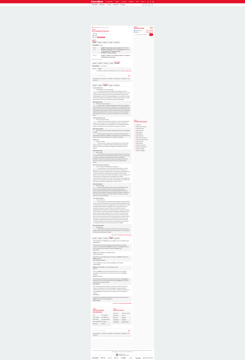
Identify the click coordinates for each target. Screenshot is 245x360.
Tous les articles (120, 350)
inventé (107, 51)
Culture (124, 1)
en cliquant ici (127, 70)
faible (114, 52)
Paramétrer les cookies (144, 350)
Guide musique (139, 141)
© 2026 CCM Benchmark (128, 351)
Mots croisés (116, 42)
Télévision (137, 32)
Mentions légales (115, 351)
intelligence (122, 49)
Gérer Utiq (150, 350)
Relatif (102, 47)
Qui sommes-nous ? (96, 350)
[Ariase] (138, 358)
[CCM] (103, 358)
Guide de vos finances (141, 126)
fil (110, 51)
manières (116, 55)
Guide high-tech (140, 130)
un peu (115, 47)
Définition (94, 63)
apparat (127, 55)
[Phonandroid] (148, 358)
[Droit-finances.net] (116, 358)
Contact (115, 350)
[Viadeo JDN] (130, 358)
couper (113, 51)
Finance (131, 1)
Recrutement (128, 350)
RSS (124, 350)
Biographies (102, 4)
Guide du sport (139, 143)
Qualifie (103, 55)
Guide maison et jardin (141, 137)
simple (109, 52)
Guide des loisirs (139, 136)
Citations (109, 4)
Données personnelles (135, 350)
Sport (117, 1)
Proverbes (122, 4)
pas (104, 51)
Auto (137, 1)
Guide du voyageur (140, 150)
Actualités (109, 1)
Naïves (99, 68)
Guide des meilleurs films (142, 139)
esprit (107, 47)
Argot (94, 49)
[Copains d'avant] (123, 358)
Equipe (102, 350)
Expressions (116, 4)
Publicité (111, 350)
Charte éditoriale (107, 350)
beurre (118, 51)
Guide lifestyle (139, 134)
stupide (119, 47)
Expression (105, 42)
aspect (108, 55)
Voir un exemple (149, 30)
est (108, 49)
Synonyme (99, 42)
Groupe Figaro (120, 351)
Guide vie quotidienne (141, 147)
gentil (110, 49)
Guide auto (138, 124)
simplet (111, 47)
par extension (111, 57)
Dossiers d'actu (138, 30)
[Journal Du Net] (109, 358)
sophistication (104, 57)
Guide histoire (139, 132)
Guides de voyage (140, 148)
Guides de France (140, 128)
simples (120, 55)
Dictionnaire (94, 4)
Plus (142, 1)
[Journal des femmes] (95, 358)
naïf (112, 52)
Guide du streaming (141, 145)
